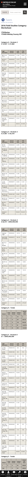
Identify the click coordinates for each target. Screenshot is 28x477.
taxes (8, 19)
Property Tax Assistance (7, 22)
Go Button (25, 12)
